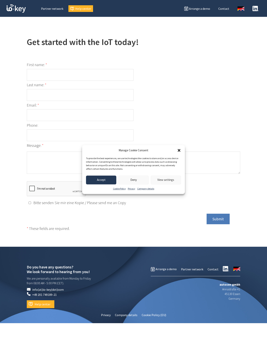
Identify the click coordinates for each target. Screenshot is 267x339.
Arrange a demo (199, 9)
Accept (101, 180)
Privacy (131, 188)
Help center (83, 9)
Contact (223, 9)
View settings (165, 180)
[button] (179, 150)
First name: (37, 64)
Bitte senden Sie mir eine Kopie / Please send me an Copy (79, 202)
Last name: (36, 85)
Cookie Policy (119, 188)
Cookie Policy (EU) (154, 315)
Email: (33, 105)
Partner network (52, 9)
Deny (133, 180)
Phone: (32, 125)
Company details (145, 188)
